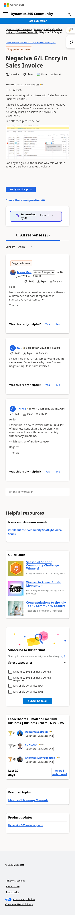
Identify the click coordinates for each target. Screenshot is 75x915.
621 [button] (52, 731)
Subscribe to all (37, 701)
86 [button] (42, 84)
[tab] (33, 237)
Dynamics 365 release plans (25, 825)
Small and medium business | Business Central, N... (34, 31)
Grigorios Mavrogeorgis (40, 757)
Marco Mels (24, 272)
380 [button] (42, 744)
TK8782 (21, 408)
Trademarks (12, 892)
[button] (69, 14)
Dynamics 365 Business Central (32, 671)
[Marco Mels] (13, 272)
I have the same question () (25, 200)
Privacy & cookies (15, 880)
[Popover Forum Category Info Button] (63, 656)
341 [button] (60, 757)
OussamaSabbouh (36, 731)
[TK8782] (13, 409)
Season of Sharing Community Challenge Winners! (42, 565)
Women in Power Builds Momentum (43, 584)
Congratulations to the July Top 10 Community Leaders (46, 604)
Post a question (37, 21)
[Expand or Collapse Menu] (5, 14)
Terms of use (12, 886)
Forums (38, 29)
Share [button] (44, 74)
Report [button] (57, 74)
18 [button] (30, 408)
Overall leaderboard (59, 772)
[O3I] (13, 348)
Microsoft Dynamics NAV (28, 685)
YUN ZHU (31, 744)
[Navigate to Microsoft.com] (14, 5)
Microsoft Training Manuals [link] (28, 800)
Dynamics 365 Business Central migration (32, 679)
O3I (37, 84)
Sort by (10, 246)
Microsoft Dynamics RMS (28, 691)
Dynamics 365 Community (32, 13)
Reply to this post (21, 189)
